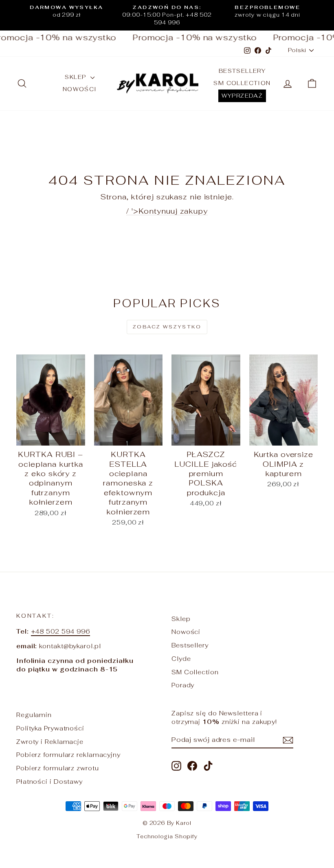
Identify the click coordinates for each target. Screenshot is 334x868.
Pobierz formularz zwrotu (57, 768)
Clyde (181, 658)
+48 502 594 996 (60, 631)
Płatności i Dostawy (49, 781)
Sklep (76, 77)
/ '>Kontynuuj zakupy (167, 211)
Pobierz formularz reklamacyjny (68, 755)
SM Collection (241, 83)
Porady (182, 685)
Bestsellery (242, 70)
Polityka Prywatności (50, 728)
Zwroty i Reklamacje (50, 742)
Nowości (80, 89)
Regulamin (34, 715)
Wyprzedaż (242, 95)
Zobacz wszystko (167, 327)
